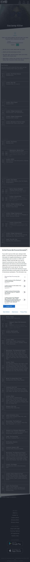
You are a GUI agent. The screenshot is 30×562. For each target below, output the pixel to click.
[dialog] (15, 281)
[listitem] (15, 277)
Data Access (15, 311)
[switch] (24, 281)
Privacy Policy (23, 311)
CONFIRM (9, 306)
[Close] (27, 250)
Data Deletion (6, 311)
